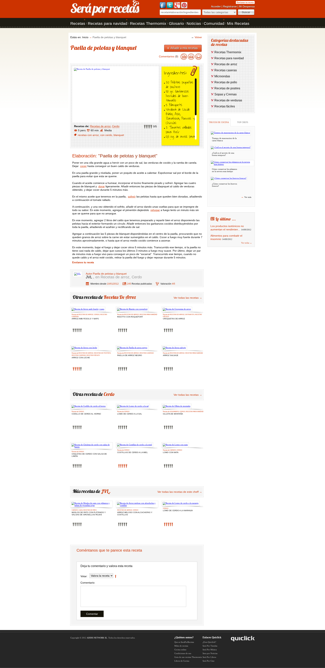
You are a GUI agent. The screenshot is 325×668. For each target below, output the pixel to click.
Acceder (216, 6)
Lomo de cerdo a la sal (129, 414)
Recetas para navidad (107, 23)
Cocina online (180, 649)
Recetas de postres (102, 353)
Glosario (176, 23)
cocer (83, 166)
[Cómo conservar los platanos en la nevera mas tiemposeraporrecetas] (232, 163)
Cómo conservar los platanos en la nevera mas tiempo (224, 170)
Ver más (246, 197)
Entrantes (189, 314)
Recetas (77, 23)
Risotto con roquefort (130, 317)
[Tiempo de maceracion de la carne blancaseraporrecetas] (230, 133)
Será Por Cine (208, 661)
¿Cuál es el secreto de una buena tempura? (223, 154)
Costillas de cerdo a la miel (132, 452)
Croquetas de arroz (174, 319)
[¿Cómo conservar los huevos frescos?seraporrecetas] (228, 178)
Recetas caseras (79, 355)
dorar (101, 186)
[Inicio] (105, 16)
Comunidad (214, 23)
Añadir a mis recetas (184, 48)
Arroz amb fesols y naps (85, 319)
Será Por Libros (209, 657)
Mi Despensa (247, 6)
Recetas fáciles (93, 355)
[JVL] (77, 274)
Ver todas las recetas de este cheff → (179, 491)
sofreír (132, 196)
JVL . (90, 277)
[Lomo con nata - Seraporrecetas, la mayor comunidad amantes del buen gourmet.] (175, 445)
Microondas (222, 76)
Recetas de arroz (100, 126)
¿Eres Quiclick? (209, 642)
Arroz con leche (81, 358)
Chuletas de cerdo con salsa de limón (89, 454)
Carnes (173, 450)
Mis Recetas (238, 23)
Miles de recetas (181, 646)
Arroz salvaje (170, 355)
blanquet (119, 135)
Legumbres (174, 411)
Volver (196, 37)
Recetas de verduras (228, 100)
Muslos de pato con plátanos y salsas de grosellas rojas (89, 512)
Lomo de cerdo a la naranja (178, 510)
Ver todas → (246, 243)
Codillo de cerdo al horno (86, 414)
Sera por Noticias (210, 653)
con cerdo (106, 135)
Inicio (85, 37)
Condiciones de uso (182, 653)
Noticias (194, 23)
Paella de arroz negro (129, 355)
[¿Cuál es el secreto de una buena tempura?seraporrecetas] (230, 148)
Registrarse (230, 6)
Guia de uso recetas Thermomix (188, 657)
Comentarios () (168, 56)
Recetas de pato (89, 510)
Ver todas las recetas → (188, 297)
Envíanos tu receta (245, 2)
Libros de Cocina (181, 661)
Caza (81, 510)
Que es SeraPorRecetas (184, 642)
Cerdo (115, 126)
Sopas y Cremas (225, 94)
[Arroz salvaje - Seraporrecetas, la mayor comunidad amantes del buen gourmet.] (174, 348)
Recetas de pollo (225, 82)
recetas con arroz (88, 135)
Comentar (92, 613)
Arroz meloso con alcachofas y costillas (134, 512)
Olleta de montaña (173, 414)
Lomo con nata (170, 452)
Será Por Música (210, 649)
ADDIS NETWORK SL (97, 638)
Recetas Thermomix (148, 23)
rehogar (155, 210)
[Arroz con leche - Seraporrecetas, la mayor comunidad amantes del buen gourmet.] (84, 348)
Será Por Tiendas (210, 646)
